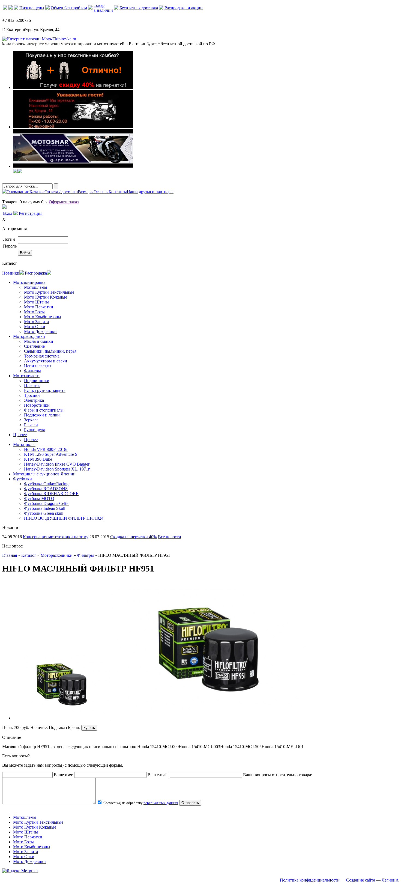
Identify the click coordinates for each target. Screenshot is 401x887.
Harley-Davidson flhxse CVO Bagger (56, 464)
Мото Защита (36, 321)
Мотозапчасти (26, 375)
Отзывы (101, 191)
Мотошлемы (35, 287)
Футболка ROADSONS (46, 488)
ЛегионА (390, 880)
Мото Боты (34, 311)
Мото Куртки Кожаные (45, 297)
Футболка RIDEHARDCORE (51, 493)
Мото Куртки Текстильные (49, 292)
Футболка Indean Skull (44, 508)
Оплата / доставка (61, 191)
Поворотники (37, 405)
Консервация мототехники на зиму (55, 536)
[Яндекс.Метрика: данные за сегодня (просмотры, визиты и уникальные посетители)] (20, 870)
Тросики (32, 395)
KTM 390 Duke (38, 459)
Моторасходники (29, 336)
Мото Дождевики (40, 331)
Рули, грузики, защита (44, 390)
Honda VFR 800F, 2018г (46, 449)
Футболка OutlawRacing (46, 483)
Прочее (20, 434)
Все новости (169, 536)
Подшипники (36, 380)
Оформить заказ (64, 202)
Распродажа (36, 273)
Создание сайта (360, 880)
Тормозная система (41, 356)
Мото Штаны (36, 302)
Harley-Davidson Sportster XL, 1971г (57, 469)
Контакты (118, 191)
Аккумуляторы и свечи (45, 361)
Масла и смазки (38, 341)
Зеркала (31, 420)
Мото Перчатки (38, 307)
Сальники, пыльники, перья (50, 351)
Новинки (10, 273)
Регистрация (30, 213)
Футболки (22, 479)
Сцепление (34, 346)
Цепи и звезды (37, 366)
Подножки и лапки (42, 415)
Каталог (36, 191)
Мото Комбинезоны (42, 316)
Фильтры (32, 370)
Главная (9, 555)
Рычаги (31, 424)
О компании (18, 191)
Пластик (32, 385)
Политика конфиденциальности (310, 880)
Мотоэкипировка (29, 282)
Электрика (34, 400)
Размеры (86, 191)
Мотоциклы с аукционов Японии (44, 474)
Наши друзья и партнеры (150, 191)
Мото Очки (34, 326)
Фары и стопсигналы (44, 410)
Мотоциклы (24, 444)
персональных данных (160, 803)
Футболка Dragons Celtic (46, 503)
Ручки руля (34, 429)
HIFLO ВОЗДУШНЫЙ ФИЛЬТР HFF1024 (63, 518)
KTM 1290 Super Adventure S (50, 454)
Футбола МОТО (39, 498)
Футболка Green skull (43, 513)
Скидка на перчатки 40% (133, 536)
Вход (7, 213)
